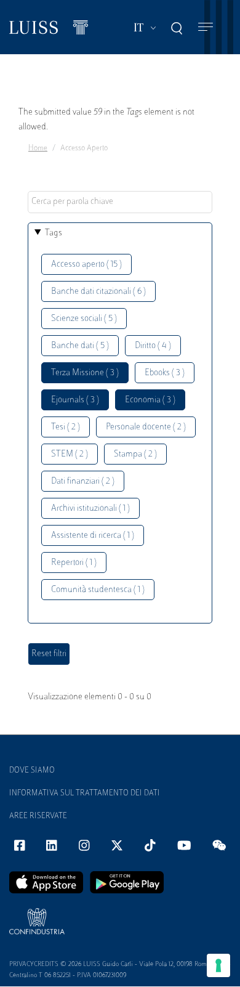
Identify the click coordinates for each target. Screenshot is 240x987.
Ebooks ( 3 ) (165, 373)
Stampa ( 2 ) (135, 454)
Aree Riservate (38, 816)
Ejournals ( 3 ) (75, 400)
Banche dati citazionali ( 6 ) (98, 291)
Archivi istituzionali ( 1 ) (90, 508)
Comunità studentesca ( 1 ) (98, 590)
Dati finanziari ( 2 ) (82, 481)
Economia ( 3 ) (150, 400)
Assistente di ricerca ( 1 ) (92, 535)
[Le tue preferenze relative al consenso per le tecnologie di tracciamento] (218, 965)
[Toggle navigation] (205, 27)
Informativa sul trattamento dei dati (84, 793)
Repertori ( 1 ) (74, 562)
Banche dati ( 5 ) (80, 346)
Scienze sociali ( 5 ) (84, 318)
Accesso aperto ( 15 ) (86, 264)
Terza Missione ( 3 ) (85, 373)
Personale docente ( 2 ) (146, 427)
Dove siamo (32, 770)
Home (37, 148)
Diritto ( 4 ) (153, 346)
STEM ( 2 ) (69, 454)
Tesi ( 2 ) (65, 427)
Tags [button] (53, 233)
